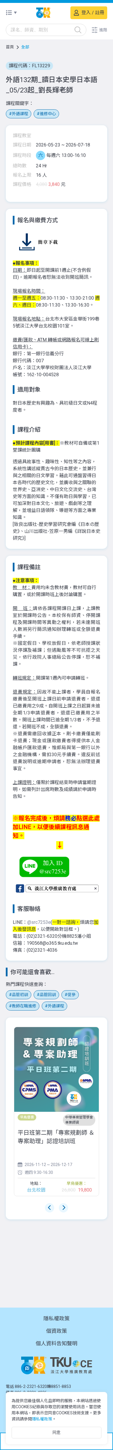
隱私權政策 (56, 1318)
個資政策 (56, 1331)
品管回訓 (48, 994)
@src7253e (39, 922)
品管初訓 (20, 994)
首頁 (10, 47)
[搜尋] (77, 29)
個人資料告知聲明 (56, 1343)
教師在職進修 (24, 1006)
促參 (72, 994)
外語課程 (20, 113)
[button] (99, 29)
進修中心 (48, 113)
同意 (56, 1432)
